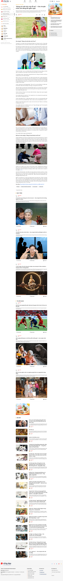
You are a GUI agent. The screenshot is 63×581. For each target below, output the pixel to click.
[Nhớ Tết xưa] (21, 432)
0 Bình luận (32, 226)
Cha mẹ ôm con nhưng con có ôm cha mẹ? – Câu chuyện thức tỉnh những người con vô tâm (31, 198)
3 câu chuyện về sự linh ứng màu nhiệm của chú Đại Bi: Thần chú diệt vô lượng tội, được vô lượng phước (31, 267)
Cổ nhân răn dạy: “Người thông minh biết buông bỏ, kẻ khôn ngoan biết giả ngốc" (37, 501)
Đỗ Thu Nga (19, 369)
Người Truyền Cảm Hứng (32, 571)
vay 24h (41, 570)
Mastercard (42, 572)
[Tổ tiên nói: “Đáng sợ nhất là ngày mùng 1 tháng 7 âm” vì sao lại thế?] (21, 511)
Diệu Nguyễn (20, 14)
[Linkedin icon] (57, 564)
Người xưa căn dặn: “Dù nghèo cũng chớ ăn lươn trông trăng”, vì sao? (38, 517)
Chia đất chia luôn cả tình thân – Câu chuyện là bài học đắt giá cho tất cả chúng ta (31, 233)
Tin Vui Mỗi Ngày (30, 570)
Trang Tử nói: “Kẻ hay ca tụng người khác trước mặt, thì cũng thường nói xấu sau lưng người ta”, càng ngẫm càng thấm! (38, 492)
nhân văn (41, 186)
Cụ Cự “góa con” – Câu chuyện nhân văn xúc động (37, 552)
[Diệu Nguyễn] (16, 196)
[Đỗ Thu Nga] (16, 264)
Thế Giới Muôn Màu (31, 576)
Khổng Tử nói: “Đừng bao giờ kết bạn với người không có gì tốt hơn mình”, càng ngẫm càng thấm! (37, 474)
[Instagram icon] (54, 564)
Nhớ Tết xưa (31, 429)
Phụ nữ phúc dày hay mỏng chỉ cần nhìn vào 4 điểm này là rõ (32, 184)
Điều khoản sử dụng (3, 43)
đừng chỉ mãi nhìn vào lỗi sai (26, 186)
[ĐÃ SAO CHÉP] (42, 15)
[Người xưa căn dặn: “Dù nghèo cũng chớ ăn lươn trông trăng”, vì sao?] (21, 519)
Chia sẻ (45, 226)
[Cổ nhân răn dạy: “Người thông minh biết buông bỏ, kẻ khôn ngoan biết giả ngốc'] (21, 503)
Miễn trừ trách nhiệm (7, 42)
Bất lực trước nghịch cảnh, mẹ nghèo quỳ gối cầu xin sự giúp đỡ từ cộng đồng (31, 373)
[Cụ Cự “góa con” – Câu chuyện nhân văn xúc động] (21, 554)
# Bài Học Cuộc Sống (19, 4)
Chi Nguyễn (19, 302)
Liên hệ (53, 575)
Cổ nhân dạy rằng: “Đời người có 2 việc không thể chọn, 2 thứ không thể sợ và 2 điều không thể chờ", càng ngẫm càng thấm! (37, 464)
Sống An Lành (30, 575)
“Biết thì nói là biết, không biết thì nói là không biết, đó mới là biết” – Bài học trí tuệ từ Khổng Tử (38, 483)
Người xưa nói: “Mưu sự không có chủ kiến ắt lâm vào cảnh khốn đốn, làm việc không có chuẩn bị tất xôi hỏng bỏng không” (38, 526)
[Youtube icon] (59, 564)
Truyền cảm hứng (53, 33)
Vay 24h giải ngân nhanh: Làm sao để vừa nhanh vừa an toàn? (56, 24)
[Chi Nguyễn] (16, 303)
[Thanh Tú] (29, 426)
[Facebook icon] (52, 564)
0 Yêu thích (19, 226)
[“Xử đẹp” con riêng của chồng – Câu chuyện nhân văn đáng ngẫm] (21, 537)
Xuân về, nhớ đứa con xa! (34, 437)
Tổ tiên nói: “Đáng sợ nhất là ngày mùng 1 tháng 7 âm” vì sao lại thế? (37, 509)
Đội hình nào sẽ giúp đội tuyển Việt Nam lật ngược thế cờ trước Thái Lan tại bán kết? (31, 306)
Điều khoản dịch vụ (55, 570)
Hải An (32, 433)
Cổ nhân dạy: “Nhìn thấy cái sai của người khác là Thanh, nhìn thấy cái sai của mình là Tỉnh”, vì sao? (37, 455)
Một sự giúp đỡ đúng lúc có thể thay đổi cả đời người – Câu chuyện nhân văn (31, 339)
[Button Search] (10, 1)
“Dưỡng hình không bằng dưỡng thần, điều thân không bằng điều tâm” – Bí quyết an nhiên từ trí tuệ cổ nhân (38, 446)
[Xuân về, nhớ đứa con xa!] (21, 439)
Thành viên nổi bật (6, 23)
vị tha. (21, 169)
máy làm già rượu (43, 574)
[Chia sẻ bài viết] (50, 1)
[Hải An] (29, 433)
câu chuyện (35, 186)
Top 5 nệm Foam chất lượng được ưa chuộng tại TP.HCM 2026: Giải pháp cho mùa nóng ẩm (56, 21)
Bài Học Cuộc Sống (31, 574)
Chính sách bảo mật (8, 43)
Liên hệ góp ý (2, 42)
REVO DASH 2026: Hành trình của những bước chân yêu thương (55, 18)
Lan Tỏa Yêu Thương (31, 572)
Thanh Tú (32, 426)
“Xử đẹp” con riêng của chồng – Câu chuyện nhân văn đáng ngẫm (36, 534)
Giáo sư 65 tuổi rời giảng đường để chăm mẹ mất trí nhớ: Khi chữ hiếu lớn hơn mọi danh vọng (37, 421)
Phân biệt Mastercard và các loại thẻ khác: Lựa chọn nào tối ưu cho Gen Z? (56, 27)
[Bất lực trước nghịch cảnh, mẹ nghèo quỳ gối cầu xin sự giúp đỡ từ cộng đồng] (31, 387)
